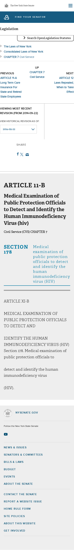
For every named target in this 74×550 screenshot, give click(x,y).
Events (9, 476)
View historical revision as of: (19, 121)
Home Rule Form (17, 509)
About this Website (20, 523)
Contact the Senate (20, 494)
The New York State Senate (22, 6)
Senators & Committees (23, 454)
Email (26, 154)
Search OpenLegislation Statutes (49, 38)
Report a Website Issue (23, 501)
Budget (10, 469)
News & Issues (15, 447)
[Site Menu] (70, 5)
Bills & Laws (14, 462)
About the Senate (18, 484)
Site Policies (14, 516)
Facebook (17, 154)
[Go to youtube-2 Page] (6, 434)
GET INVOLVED (14, 530)
